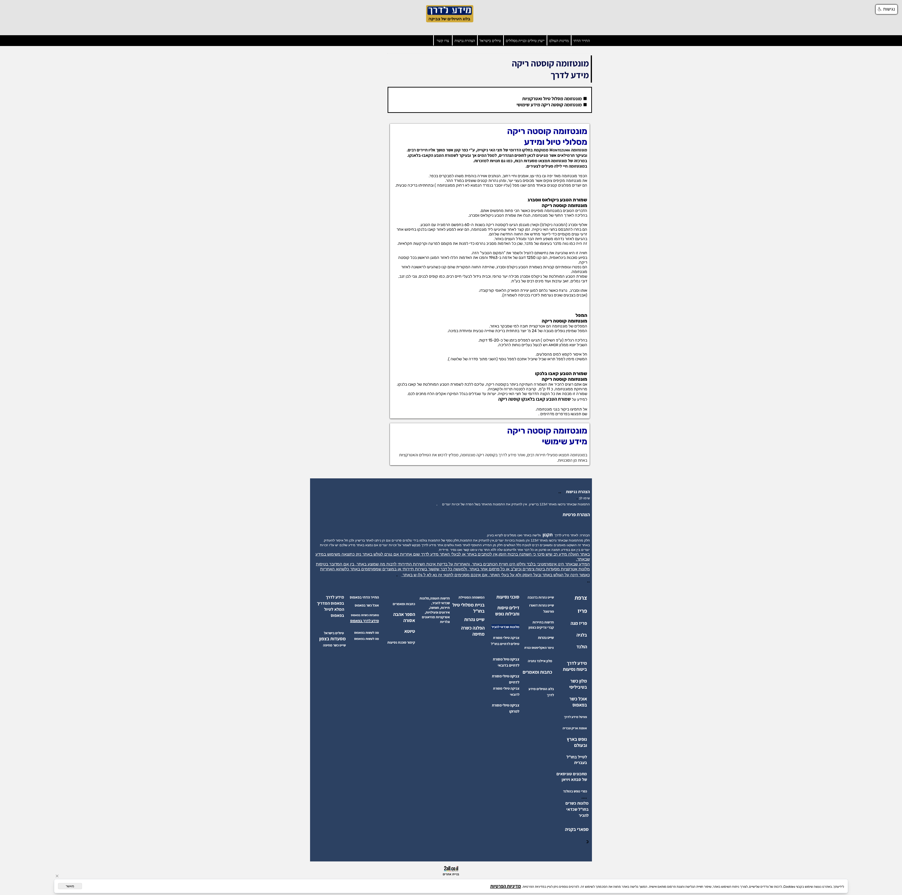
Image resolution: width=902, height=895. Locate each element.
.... (584, 797)
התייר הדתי (581, 41)
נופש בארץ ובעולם (577, 742)
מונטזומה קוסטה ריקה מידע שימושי (549, 105)
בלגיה (581, 635)
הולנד (581, 647)
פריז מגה (579, 623)
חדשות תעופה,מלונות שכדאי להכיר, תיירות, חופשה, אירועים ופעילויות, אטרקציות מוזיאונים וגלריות (435, 610)
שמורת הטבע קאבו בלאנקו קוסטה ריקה (534, 399)
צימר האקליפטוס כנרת (539, 647)
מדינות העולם (559, 41)
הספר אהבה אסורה (404, 617)
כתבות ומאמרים (537, 672)
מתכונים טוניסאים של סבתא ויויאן (571, 776)
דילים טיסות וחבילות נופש (507, 611)
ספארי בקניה (577, 829)
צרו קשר (443, 41)
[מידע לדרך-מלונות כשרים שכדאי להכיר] (577, 815)
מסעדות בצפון (332, 639)
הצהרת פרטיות (576, 514)
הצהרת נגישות (465, 41)
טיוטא (409, 631)
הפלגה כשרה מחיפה (473, 631)
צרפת (581, 597)
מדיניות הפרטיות (505, 886)
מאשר (70, 886)
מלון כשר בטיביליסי (578, 684)
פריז (582, 611)
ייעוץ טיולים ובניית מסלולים (525, 41)
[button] (886, 9)
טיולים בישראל (490, 41)
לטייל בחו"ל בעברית (577, 759)
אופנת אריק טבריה (575, 728)
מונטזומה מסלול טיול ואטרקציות (552, 99)
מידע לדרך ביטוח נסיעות (575, 666)
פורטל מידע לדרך (575, 717)
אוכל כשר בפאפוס (578, 702)
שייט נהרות (474, 619)
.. (560, 491)
